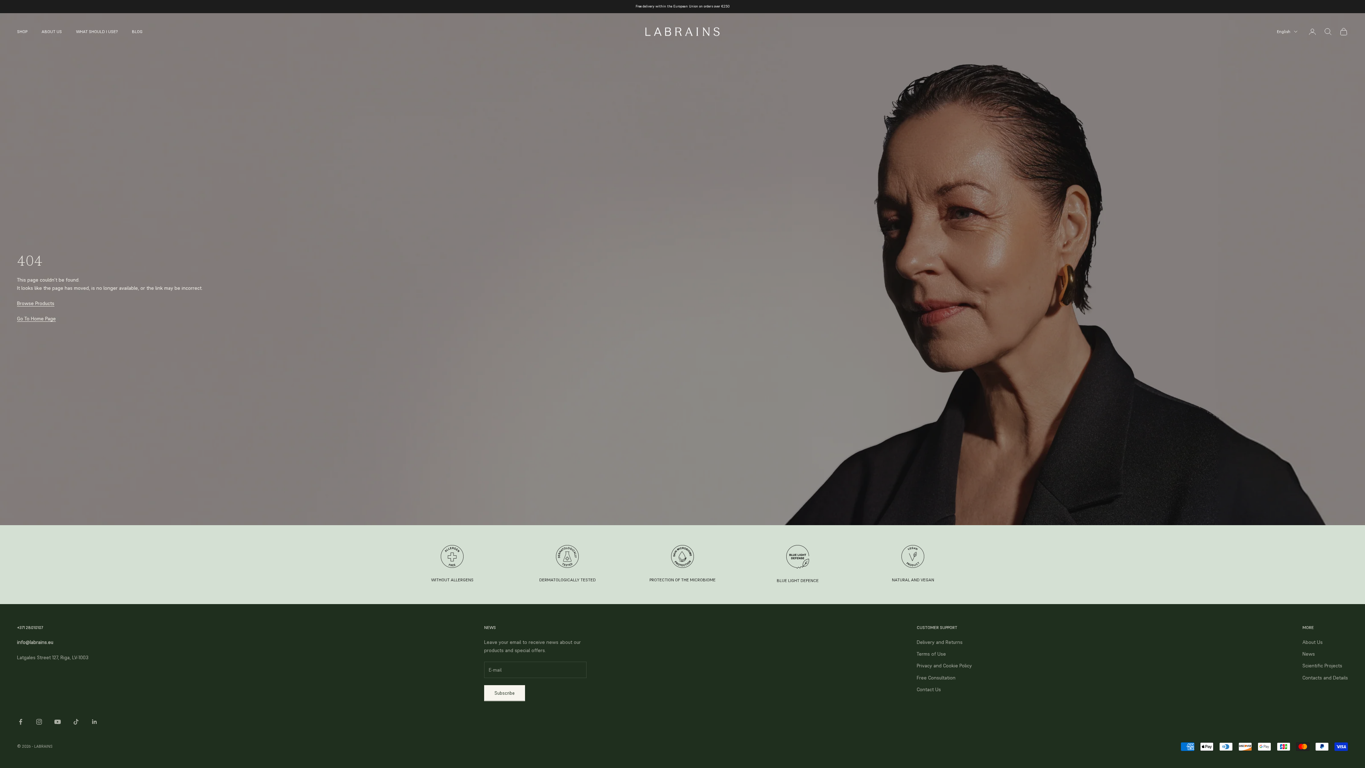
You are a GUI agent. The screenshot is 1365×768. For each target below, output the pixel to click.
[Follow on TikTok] (76, 721)
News (1308, 654)
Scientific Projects (1322, 665)
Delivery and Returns (940, 642)
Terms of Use (931, 654)
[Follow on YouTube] (57, 721)
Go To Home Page (36, 318)
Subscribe (504, 693)
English (1283, 31)
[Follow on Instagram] (39, 721)
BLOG (137, 31)
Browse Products (35, 303)
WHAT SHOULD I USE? (97, 31)
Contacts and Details (1325, 677)
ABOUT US (52, 31)
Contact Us (929, 689)
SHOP (22, 31)
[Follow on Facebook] (20, 721)
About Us (1312, 642)
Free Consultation (936, 677)
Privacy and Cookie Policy (944, 665)
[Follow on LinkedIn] (94, 721)
